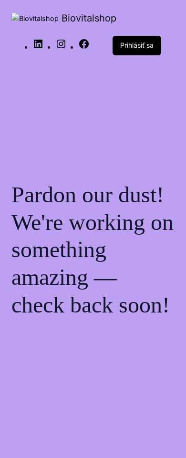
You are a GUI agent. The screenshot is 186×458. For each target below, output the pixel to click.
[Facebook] (84, 47)
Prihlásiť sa (137, 45)
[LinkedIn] (38, 47)
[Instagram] (61, 47)
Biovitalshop (89, 18)
